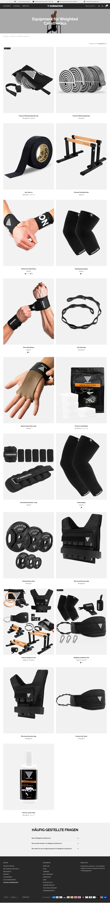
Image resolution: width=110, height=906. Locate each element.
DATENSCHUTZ (48, 882)
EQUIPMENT (7, 6)
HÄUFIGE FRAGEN (8, 866)
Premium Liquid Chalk (28, 812)
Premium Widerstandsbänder (81, 116)
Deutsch (13, 897)
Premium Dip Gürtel (81, 736)
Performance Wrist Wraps (28, 269)
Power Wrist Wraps (28, 347)
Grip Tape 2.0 (28, 192)
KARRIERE (46, 871)
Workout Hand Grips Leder (28, 426)
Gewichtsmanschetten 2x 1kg (28, 502)
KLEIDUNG (16, 6)
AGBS (44, 880)
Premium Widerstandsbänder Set (28, 116)
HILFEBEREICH (7, 877)
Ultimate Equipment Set (29, 657)
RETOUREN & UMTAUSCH (11, 869)
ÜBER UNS (25, 6)
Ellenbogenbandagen (81, 269)
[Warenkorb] (106, 6)
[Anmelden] (102, 6)
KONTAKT (6, 874)
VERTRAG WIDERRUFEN (10, 882)
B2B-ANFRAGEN (48, 874)
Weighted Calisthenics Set (81, 657)
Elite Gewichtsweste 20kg (81, 581)
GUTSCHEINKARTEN (9, 880)
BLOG (44, 869)
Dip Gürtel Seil (81, 347)
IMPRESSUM (47, 877)
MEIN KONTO (7, 871)
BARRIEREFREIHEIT (49, 890)
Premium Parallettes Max (81, 192)
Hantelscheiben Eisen (28, 581)
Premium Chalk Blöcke (81, 426)
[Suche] (99, 6)
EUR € (6, 897)
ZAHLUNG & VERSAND (50, 888)
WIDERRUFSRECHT (49, 885)
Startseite (5, 36)
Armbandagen (81, 502)
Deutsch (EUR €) (89, 6)
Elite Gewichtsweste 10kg (28, 736)
